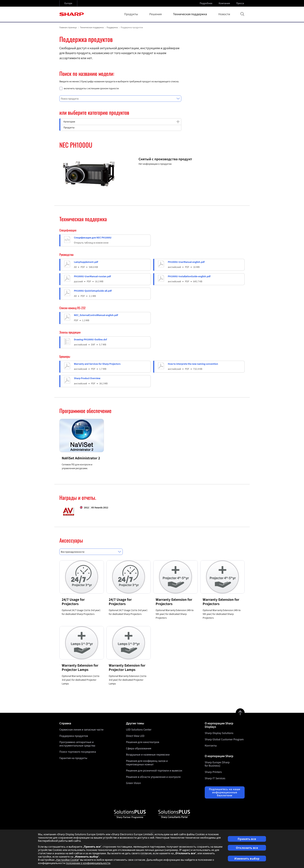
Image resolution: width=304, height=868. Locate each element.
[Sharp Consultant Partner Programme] (174, 814)
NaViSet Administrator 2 (81, 458)
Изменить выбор (247, 858)
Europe (68, 3)
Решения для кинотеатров (142, 742)
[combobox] (120, 98)
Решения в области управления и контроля (153, 777)
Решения (155, 14)
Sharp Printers (213, 772)
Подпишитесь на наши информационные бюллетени (224, 792)
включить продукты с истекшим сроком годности (91, 88)
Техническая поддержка (190, 14)
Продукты (131, 14)
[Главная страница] (71, 14)
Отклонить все (247, 848)
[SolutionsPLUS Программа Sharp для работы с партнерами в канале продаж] (130, 814)
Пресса (240, 3)
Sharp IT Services (215, 778)
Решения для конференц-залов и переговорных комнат (147, 762)
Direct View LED (135, 736)
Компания (224, 3)
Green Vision (133, 783)
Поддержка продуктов (73, 736)
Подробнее (206, 3)
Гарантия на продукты (73, 758)
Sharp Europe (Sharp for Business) (217, 764)
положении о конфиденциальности (88, 863)
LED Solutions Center (138, 730)
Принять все (247, 839)
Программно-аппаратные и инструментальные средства (77, 744)
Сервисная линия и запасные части (81, 730)
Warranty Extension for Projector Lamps (80, 667)
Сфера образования (138, 748)
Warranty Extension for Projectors (174, 602)
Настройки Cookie (67, 860)
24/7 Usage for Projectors (73, 602)
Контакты (211, 746)
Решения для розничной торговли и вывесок (154, 771)
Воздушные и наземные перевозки (148, 755)
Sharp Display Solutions (219, 733)
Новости (224, 14)
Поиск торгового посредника (77, 752)
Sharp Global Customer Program (224, 739)
